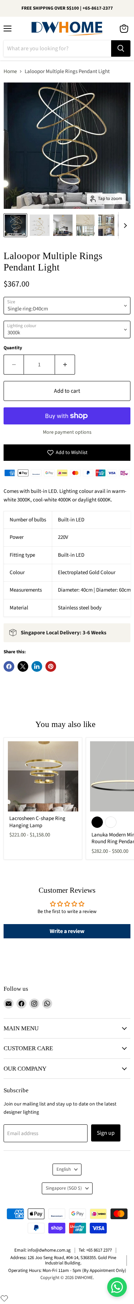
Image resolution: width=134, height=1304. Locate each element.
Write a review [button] (67, 931)
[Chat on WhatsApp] (117, 1287)
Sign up (106, 1133)
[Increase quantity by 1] (65, 365)
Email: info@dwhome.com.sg (42, 1250)
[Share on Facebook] (9, 666)
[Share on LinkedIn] (36, 666)
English (63, 1169)
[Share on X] (23, 666)
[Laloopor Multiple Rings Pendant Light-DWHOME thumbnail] (15, 225)
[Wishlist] (4, 1298)
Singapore (64, 1188)
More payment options (67, 432)
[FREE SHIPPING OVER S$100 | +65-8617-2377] (67, 8)
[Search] (120, 48)
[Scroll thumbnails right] (124, 225)
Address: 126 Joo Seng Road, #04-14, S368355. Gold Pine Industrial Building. (63, 1260)
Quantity (13, 348)
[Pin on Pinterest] (50, 666)
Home (10, 71)
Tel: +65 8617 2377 (95, 1250)
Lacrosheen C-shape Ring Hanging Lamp (37, 822)
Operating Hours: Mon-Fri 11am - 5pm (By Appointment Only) (67, 1270)
